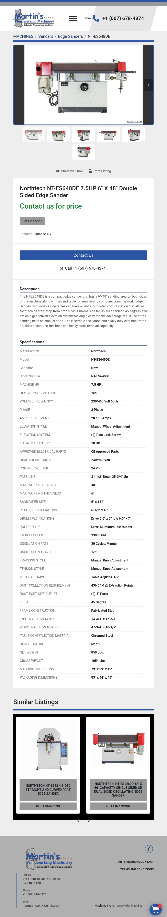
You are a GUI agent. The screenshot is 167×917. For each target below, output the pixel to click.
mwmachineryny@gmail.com (41, 905)
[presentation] (78, 820)
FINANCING (133, 861)
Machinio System (105, 905)
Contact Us (83, 255)
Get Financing (32, 221)
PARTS (121, 861)
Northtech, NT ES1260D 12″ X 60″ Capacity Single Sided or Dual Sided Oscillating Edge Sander (48, 790)
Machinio (137, 905)
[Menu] (73, 18)
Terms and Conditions (137, 869)
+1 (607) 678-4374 (123, 18)
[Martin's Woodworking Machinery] (48, 858)
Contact (147, 861)
